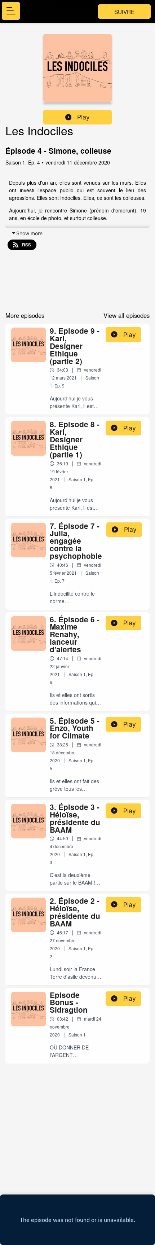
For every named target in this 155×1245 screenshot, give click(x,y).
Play (83, 117)
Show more (29, 233)
